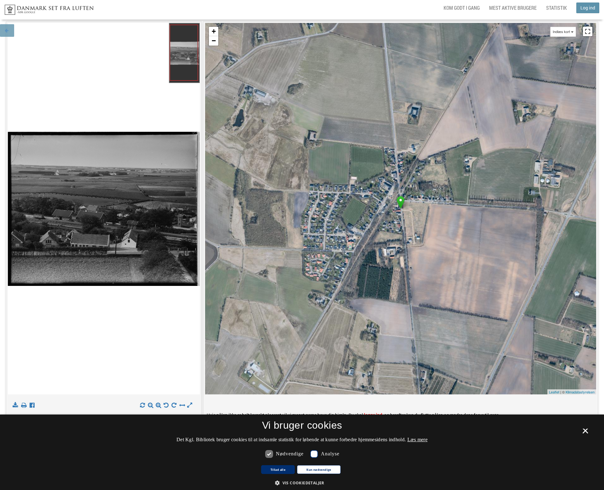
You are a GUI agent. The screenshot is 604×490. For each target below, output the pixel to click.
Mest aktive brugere (513, 7)
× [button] (585, 433)
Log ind (587, 8)
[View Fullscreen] (587, 31)
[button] (302, 483)
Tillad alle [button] (278, 470)
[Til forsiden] (46, 8)
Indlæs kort (561, 31)
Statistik (556, 7)
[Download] (16, 405)
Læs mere (417, 439)
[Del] (33, 405)
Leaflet (554, 391)
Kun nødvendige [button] (318, 470)
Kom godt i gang (462, 7)
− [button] (214, 41)
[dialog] (302, 452)
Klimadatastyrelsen (580, 391)
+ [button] (214, 31)
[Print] (25, 405)
